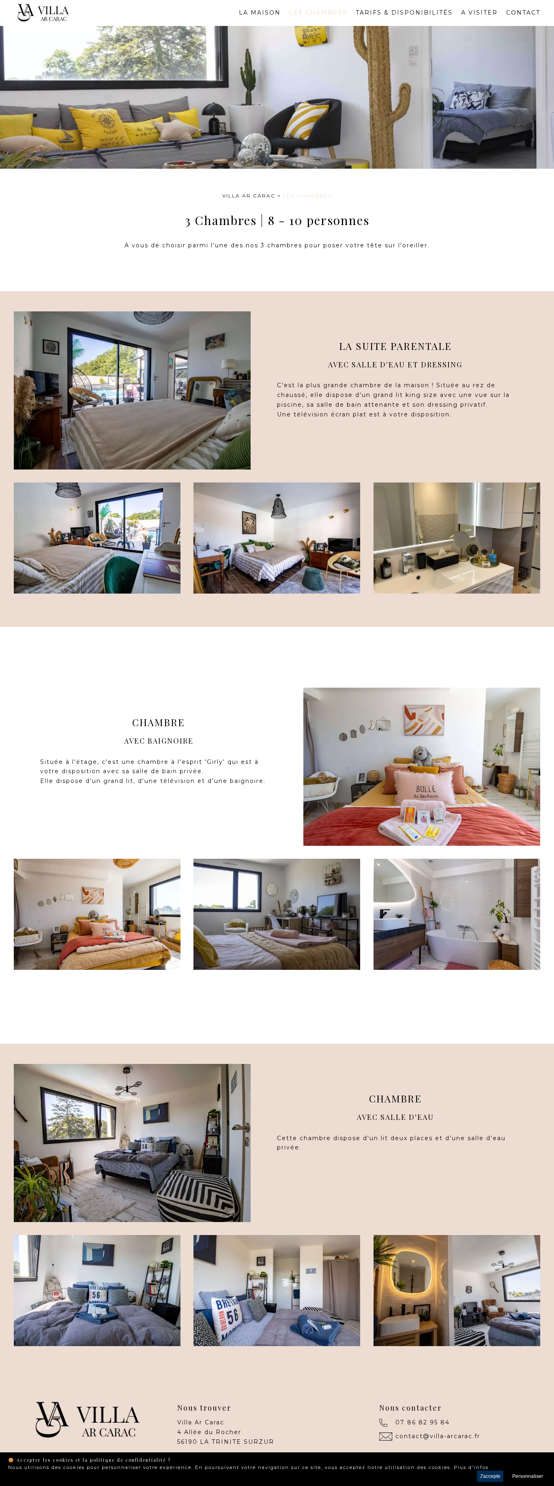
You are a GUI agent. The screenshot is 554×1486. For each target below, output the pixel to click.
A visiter (479, 12)
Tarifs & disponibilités (404, 12)
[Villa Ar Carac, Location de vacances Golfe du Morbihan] (41, 20)
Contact (523, 12)
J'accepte (490, 1476)
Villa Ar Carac (248, 196)
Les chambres (318, 12)
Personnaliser (527, 1476)
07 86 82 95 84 (422, 1422)
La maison (260, 12)
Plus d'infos (471, 1467)
